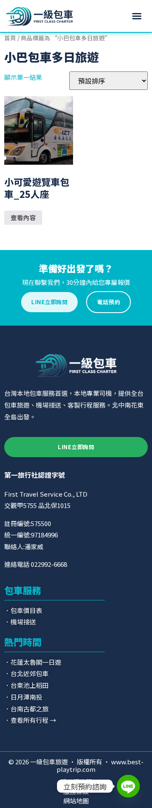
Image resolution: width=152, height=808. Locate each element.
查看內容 (23, 217)
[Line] (128, 786)
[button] (136, 16)
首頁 (10, 38)
